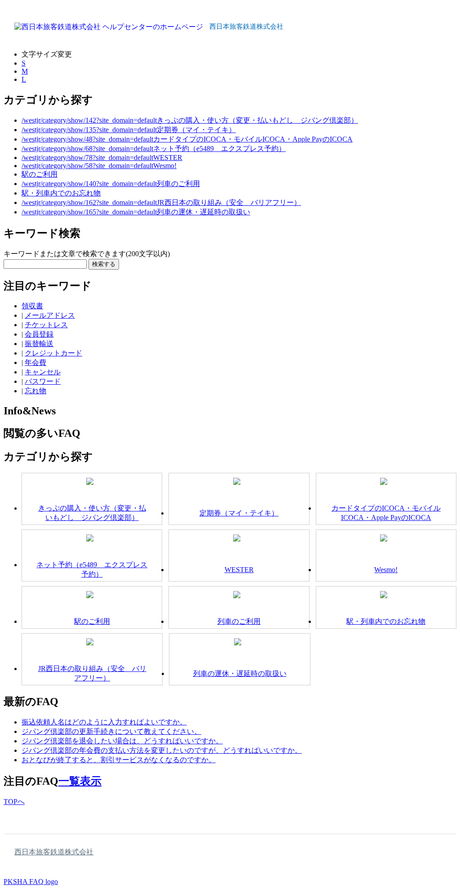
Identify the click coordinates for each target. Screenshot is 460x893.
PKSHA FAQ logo (31, 881)
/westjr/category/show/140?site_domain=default (89, 183)
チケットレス (46, 325)
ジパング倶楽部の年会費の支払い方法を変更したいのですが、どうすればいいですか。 (162, 750)
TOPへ (14, 801)
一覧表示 (80, 781)
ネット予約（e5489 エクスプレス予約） (219, 148)
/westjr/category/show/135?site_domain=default (89, 129)
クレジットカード (53, 353)
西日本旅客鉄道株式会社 (53, 852)
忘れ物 (35, 391)
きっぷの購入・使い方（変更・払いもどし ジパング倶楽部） (257, 120)
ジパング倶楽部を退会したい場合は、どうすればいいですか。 (122, 741)
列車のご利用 (178, 183)
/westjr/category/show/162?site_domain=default (89, 202)
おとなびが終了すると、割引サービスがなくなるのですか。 (119, 760)
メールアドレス (50, 315)
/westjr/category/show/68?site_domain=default (87, 148)
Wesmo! (165, 165)
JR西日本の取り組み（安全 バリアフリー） (229, 202)
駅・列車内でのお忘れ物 (61, 193)
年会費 (35, 362)
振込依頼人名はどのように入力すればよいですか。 (104, 722)
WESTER (167, 157)
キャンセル (43, 372)
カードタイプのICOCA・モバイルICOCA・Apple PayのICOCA (253, 139)
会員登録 (39, 334)
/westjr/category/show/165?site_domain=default (89, 212)
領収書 (32, 306)
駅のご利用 (40, 174)
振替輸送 (39, 343)
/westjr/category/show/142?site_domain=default (89, 120)
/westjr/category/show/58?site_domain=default (87, 165)
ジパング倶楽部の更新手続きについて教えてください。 (111, 731)
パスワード (43, 381)
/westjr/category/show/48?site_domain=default (87, 139)
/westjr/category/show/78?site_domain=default (87, 157)
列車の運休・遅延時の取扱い (203, 212)
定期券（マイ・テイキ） (196, 129)
